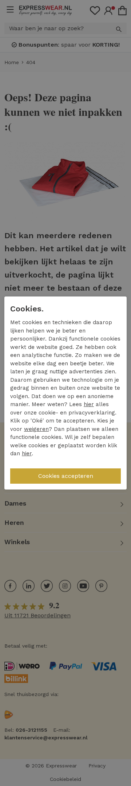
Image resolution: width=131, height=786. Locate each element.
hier (89, 404)
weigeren (36, 429)
